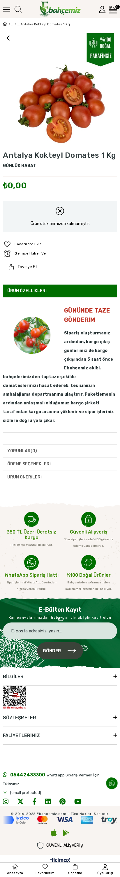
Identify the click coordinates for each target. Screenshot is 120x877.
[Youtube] (78, 801)
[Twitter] (20, 801)
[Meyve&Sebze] (16, 24)
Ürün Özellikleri (27, 290)
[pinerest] (62, 801)
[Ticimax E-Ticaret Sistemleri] (60, 861)
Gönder (52, 650)
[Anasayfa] (9, 24)
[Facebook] (34, 801)
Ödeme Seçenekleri (29, 464)
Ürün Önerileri (24, 477)
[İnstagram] (5, 801)
